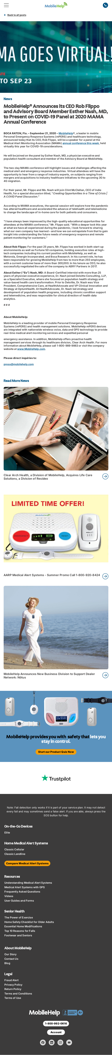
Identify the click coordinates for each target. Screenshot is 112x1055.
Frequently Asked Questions (22, 891)
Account (56, 1032)
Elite (7, 832)
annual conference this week (81, 143)
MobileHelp (66, 133)
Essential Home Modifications (23, 926)
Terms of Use (12, 997)
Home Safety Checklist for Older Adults (29, 922)
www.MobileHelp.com (31, 349)
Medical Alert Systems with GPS (24, 887)
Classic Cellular (14, 849)
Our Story (10, 954)
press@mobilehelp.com (19, 364)
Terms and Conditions (18, 993)
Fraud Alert (11, 980)
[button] (6, 5)
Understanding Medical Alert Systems (28, 882)
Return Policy (12, 989)
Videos (8, 896)
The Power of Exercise (18, 917)
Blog (7, 963)
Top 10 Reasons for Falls (19, 930)
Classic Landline (14, 853)
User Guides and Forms (19, 900)
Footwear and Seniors (18, 935)
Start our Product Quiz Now (56, 751)
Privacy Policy (13, 984)
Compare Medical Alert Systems (27, 863)
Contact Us (11, 958)
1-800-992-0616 (56, 1023)
